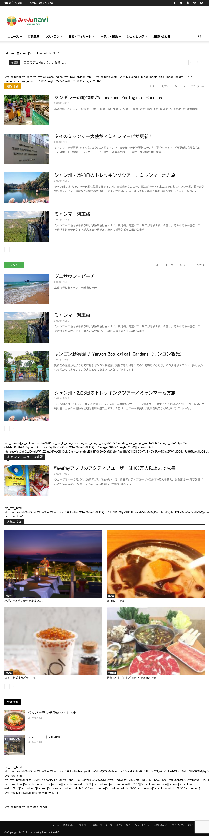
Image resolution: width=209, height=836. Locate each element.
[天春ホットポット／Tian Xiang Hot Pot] (156, 641)
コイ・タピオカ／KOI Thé (20, 677)
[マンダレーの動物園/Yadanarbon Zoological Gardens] (26, 110)
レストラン (52, 36)
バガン (164, 86)
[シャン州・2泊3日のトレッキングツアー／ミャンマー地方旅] (26, 187)
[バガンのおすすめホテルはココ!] (53, 564)
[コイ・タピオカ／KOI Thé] (53, 641)
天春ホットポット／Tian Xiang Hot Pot (131, 677)
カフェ (111, 596)
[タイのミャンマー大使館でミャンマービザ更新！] (26, 149)
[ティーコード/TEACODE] (14, 745)
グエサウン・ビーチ (74, 276)
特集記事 (33, 36)
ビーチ (170, 265)
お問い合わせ (161, 36)
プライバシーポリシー (184, 825)
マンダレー (198, 86)
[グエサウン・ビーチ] (26, 289)
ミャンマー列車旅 (72, 214)
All (152, 86)
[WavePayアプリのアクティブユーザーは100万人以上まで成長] (26, 480)
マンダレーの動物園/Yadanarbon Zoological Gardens (108, 97)
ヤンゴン (180, 86)
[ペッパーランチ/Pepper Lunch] (14, 720)
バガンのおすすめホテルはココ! (23, 600)
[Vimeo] (188, 3)
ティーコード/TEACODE (45, 737)
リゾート (185, 265)
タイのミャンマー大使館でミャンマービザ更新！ (103, 136)
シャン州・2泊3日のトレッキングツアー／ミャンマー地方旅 (115, 175)
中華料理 (112, 673)
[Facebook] (174, 3)
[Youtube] (201, 3)
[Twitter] (181, 3)
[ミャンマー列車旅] (26, 226)
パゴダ (201, 265)
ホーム (55, 825)
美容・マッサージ (80, 36)
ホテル (9, 596)
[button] (200, 37)
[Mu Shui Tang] (156, 564)
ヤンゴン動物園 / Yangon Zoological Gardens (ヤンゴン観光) (118, 354)
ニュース (13, 36)
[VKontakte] (195, 3)
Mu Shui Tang (115, 600)
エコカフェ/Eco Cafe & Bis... (45, 62)
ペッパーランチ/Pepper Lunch (52, 712)
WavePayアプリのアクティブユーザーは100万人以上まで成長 (115, 468)
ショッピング (135, 36)
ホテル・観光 (109, 36)
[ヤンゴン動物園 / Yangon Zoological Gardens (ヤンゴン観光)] (26, 366)
